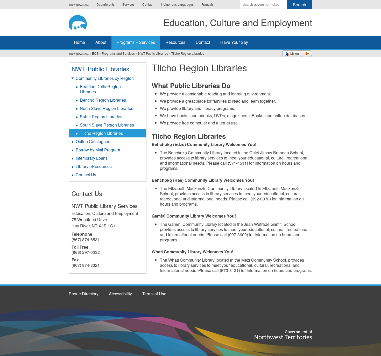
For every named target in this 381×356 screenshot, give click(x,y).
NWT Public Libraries (153, 53)
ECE (95, 53)
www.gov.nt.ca (79, 4)
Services (128, 4)
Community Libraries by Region (105, 78)
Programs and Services (118, 53)
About (100, 42)
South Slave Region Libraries (107, 125)
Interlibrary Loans (92, 158)
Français (207, 4)
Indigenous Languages (177, 4)
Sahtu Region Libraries (101, 117)
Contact (147, 4)
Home (79, 42)
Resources (175, 42)
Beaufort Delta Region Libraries (100, 89)
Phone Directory (83, 294)
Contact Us (86, 175)
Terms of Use (154, 294)
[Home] (82, 21)
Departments (105, 4)
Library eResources (94, 166)
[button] (297, 53)
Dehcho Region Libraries (103, 100)
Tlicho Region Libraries (101, 133)
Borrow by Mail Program (98, 150)
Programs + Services (136, 42)
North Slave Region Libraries (106, 108)
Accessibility (120, 294)
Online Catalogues (93, 141)
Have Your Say (234, 42)
